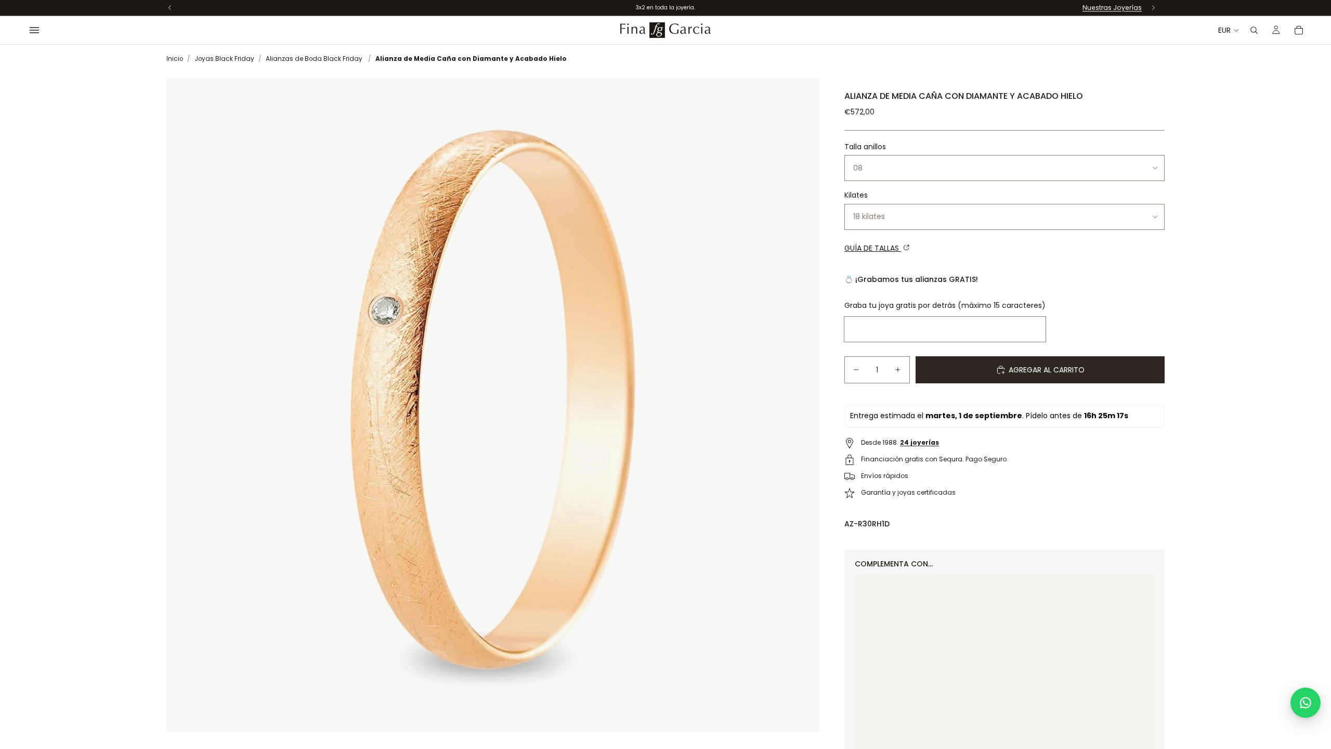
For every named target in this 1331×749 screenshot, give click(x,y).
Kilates (856, 195)
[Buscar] (1254, 30)
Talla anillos (865, 146)
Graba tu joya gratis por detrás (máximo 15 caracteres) (945, 305)
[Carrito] (1298, 30)
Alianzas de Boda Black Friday (314, 59)
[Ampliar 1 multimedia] (492, 404)
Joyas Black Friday (224, 59)
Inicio (174, 59)
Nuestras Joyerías (1112, 7)
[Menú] (34, 30)
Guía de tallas (872, 248)
